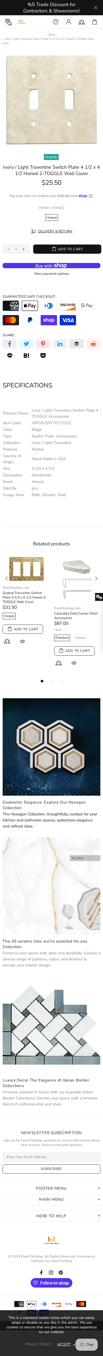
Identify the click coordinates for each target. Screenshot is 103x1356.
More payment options (51, 274)
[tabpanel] (26, 606)
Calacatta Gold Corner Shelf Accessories (75, 615)
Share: (9, 335)
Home (51, 35)
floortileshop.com (16, 588)
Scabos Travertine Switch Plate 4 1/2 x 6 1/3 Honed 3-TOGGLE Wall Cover (25, 597)
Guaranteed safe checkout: (29, 297)
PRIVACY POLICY (38, 1344)
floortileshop (21, 21)
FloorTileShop (61, 1261)
